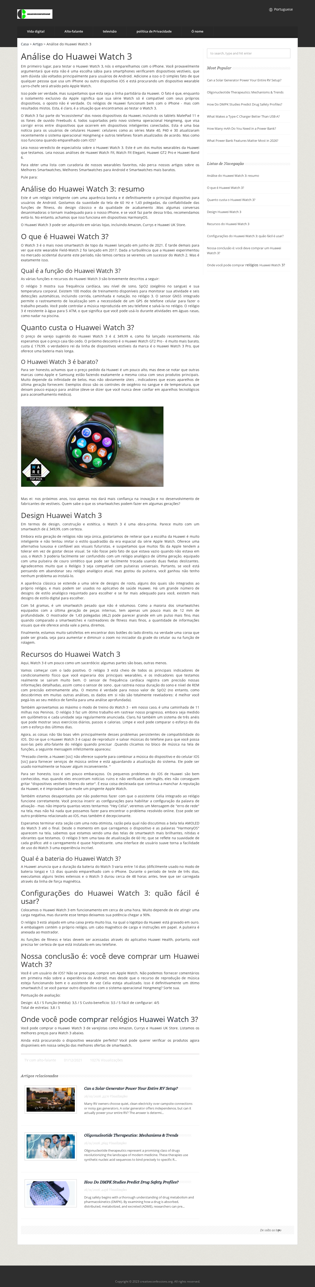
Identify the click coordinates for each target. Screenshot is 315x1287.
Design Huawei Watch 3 (224, 212)
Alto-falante (73, 31)
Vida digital (36, 31)
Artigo (38, 44)
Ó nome (197, 31)
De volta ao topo (270, 1230)
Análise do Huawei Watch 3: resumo (233, 175)
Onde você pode (219, 265)
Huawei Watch (164, 1019)
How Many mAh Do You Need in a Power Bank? (241, 128)
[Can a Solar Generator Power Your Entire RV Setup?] (51, 1099)
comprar (93, 1019)
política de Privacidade (154, 31)
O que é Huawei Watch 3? (225, 187)
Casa (25, 44)
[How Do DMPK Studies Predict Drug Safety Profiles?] (51, 1192)
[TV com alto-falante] (34, 13)
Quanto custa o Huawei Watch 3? (231, 199)
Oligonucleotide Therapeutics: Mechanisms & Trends (131, 1135)
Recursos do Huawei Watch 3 (228, 224)
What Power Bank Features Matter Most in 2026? (242, 140)
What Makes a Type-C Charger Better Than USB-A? (243, 116)
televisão (110, 31)
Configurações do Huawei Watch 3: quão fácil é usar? (245, 236)
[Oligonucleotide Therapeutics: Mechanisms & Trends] (51, 1146)
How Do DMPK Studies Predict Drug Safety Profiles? (131, 1182)
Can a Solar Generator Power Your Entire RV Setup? (131, 1088)
